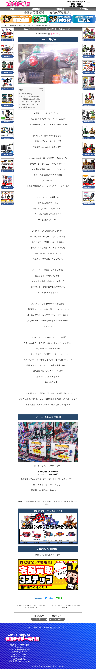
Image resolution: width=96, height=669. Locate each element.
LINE (60, 598)
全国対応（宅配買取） (29, 107)
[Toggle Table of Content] (40, 90)
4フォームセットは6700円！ (33, 102)
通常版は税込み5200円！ (31, 99)
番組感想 (55, 33)
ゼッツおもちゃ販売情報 (30, 96)
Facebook (37, 598)
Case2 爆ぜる (26, 94)
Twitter (50, 598)
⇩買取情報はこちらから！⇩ (31, 104)
